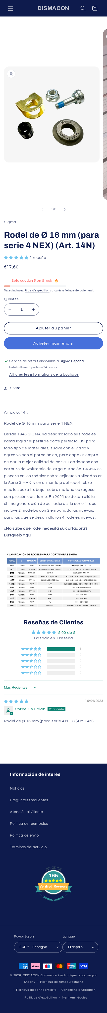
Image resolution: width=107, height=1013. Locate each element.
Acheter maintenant (53, 343)
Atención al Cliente (26, 812)
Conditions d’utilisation (78, 990)
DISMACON (31, 975)
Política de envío (24, 835)
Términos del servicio (28, 847)
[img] (16, 702)
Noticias (17, 788)
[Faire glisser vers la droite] (64, 209)
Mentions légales (75, 997)
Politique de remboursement (61, 982)
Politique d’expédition (40, 997)
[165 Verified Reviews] (53, 904)
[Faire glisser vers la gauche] (42, 209)
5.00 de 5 (67, 633)
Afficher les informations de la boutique (44, 374)
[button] (10, 8)
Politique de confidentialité (36, 990)
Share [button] (15, 388)
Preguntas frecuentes (29, 800)
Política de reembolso (29, 824)
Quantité (11, 299)
